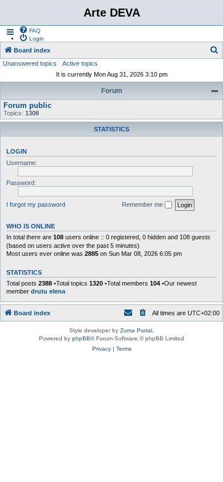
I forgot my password (35, 204)
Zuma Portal (136, 330)
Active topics (80, 63)
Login (16, 151)
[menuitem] (30, 30)
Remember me (143, 204)
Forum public (27, 105)
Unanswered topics (30, 63)
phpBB (81, 338)
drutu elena (48, 291)
